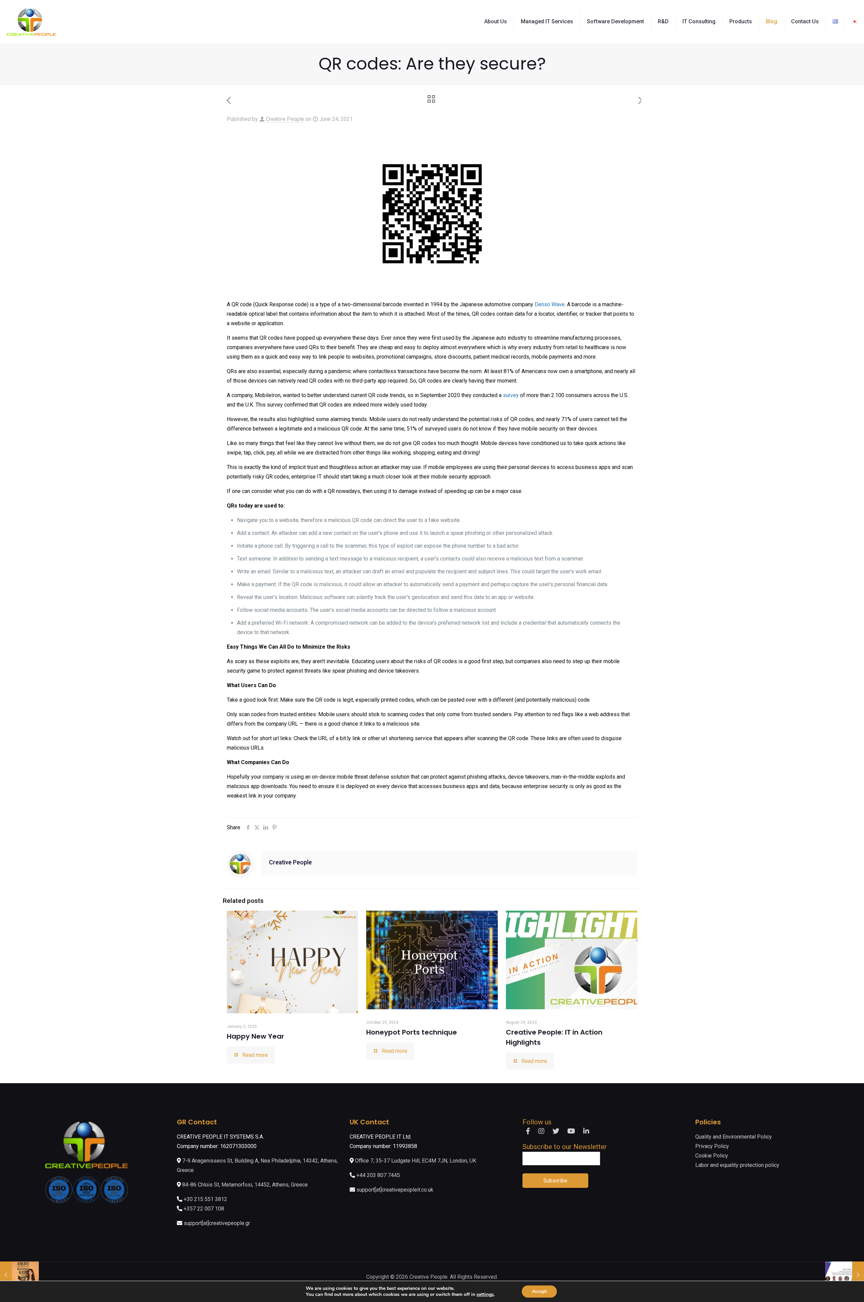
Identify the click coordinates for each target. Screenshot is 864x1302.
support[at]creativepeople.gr (217, 1223)
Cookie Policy (711, 1155)
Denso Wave (550, 304)
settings (485, 1295)
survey (511, 395)
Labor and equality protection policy (737, 1165)
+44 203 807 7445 (378, 1175)
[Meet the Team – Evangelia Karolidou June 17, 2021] (19, 1274)
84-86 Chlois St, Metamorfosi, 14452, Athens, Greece (244, 1184)
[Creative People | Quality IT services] (31, 21)
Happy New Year (255, 1036)
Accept (539, 1291)
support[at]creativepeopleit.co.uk (394, 1190)
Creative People (285, 119)
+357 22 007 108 (204, 1208)
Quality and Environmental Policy (733, 1137)
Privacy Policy (712, 1146)
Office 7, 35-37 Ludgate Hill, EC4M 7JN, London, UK (415, 1160)
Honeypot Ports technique (411, 1032)
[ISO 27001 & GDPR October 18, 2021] (844, 1274)
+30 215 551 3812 (205, 1199)
